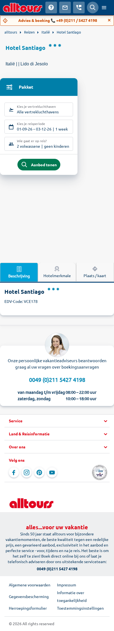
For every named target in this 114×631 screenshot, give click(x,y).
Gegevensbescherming (29, 596)
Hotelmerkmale (57, 275)
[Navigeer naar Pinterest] (39, 472)
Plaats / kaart (95, 275)
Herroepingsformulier (28, 608)
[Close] (109, 20)
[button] (57, 421)
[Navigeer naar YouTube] (52, 472)
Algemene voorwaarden (29, 584)
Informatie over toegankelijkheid (72, 596)
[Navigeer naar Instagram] (27, 472)
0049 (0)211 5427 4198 (57, 379)
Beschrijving (19, 275)
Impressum (66, 584)
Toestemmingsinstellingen (80, 608)
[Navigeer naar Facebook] (14, 472)
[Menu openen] (104, 7)
